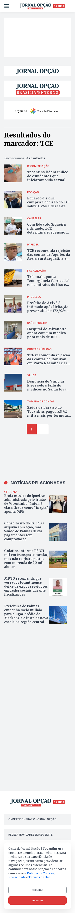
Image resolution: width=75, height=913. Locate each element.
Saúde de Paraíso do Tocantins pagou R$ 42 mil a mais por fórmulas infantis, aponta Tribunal (48, 415)
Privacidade (17, 877)
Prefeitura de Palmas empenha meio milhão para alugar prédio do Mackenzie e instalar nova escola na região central (26, 614)
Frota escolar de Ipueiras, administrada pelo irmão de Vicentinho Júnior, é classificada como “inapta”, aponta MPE (26, 504)
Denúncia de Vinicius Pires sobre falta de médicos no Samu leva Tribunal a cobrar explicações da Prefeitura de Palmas (46, 391)
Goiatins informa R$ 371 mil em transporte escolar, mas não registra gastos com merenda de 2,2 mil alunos (26, 559)
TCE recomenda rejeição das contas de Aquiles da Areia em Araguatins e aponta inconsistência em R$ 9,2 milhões (48, 258)
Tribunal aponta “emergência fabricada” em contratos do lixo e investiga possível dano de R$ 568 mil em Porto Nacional (48, 287)
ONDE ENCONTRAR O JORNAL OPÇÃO (32, 819)
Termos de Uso (39, 877)
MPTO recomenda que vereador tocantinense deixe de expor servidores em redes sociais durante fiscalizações (26, 586)
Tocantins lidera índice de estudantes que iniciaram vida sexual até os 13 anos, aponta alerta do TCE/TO (47, 180)
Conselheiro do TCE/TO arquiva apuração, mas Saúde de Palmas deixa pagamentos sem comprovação (24, 531)
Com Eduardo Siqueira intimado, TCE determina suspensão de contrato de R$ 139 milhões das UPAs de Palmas (48, 234)
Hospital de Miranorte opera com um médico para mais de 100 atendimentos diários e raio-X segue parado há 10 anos (47, 339)
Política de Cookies (40, 873)
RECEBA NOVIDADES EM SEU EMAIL (30, 834)
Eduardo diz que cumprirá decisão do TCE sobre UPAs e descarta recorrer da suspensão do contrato (49, 206)
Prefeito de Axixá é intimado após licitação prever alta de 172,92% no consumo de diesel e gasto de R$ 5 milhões (47, 311)
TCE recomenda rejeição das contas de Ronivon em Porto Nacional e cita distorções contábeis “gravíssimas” (48, 363)
